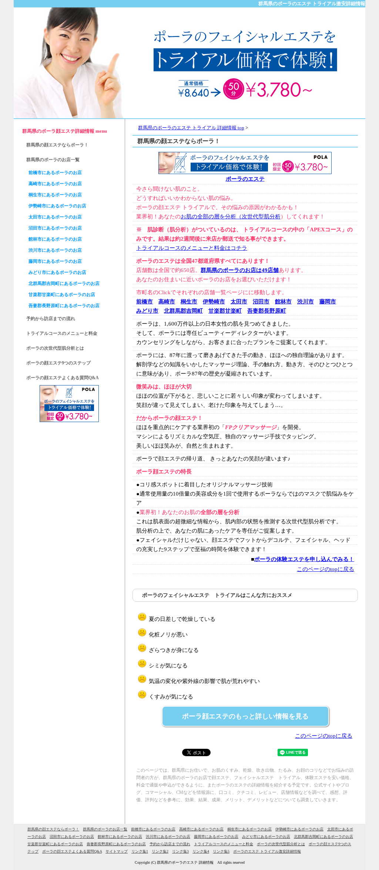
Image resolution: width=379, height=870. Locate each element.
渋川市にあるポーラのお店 (55, 250)
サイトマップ (116, 851)
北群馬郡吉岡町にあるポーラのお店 (64, 283)
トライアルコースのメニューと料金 (61, 333)
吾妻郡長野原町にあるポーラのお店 (64, 305)
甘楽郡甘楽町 (225, 311)
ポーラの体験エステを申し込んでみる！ (304, 559)
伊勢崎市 (214, 302)
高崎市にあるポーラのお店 (55, 183)
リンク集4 (200, 851)
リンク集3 (180, 851)
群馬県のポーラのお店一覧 (53, 159)
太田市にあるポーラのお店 (55, 217)
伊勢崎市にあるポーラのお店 (57, 205)
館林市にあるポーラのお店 (55, 239)
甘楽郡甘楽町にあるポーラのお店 (61, 294)
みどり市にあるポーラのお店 (57, 272)
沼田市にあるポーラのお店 (55, 228)
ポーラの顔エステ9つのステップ (58, 363)
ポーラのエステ (245, 179)
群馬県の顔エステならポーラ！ (57, 144)
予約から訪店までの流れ (50, 318)
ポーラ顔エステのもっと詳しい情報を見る (245, 716)
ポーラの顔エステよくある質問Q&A (62, 377)
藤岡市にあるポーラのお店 (55, 261)
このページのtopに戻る (325, 569)
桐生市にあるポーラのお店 (55, 194)
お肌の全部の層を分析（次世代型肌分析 (231, 217)
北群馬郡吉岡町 (183, 311)
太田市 (239, 302)
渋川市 (305, 302)
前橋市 (144, 302)
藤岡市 (327, 302)
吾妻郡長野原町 (266, 311)
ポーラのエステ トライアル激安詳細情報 (267, 851)
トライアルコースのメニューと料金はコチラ (191, 248)
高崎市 (166, 302)
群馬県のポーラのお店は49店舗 (240, 270)
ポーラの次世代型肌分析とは (55, 348)
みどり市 (147, 311)
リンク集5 (221, 851)
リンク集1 (139, 851)
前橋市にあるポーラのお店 (55, 172)
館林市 (283, 302)
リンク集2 (160, 851)
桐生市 (189, 302)
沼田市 (261, 302)
